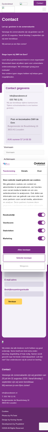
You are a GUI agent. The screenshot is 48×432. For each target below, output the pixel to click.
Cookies (5, 411)
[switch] (41, 223)
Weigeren (24, 266)
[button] (44, 9)
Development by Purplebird (13, 424)
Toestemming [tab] (9, 171)
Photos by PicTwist (9, 415)
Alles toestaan (24, 250)
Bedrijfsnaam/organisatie (16, 290)
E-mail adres (10, 280)
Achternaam (9, 159)
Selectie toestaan (24, 258)
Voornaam (8, 147)
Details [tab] (24, 171)
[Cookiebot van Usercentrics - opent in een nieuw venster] (34, 164)
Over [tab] (39, 171)
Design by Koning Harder (12, 420)
